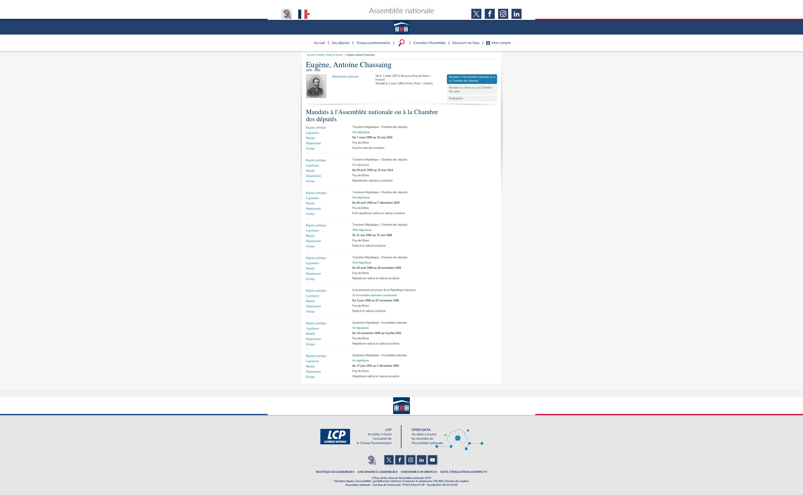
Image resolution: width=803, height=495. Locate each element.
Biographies (456, 98)
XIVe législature (361, 262)
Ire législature (360, 328)
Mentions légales (344, 481)
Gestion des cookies (457, 481)
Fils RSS (438, 481)
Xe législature (360, 164)
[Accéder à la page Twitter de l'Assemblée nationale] (476, 14)
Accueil (310, 55)
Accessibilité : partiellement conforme (378, 481)
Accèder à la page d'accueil (318, 40)
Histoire (321, 55)
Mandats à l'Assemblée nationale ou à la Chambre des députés (472, 79)
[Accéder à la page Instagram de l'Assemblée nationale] (503, 14)
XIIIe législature (361, 230)
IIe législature (360, 360)
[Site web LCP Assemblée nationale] (359, 436)
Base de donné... (335, 55)
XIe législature (361, 197)
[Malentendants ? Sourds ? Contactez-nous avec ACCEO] (286, 14)
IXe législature (361, 132)
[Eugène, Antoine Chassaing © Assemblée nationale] (316, 86)
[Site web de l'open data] (444, 436)
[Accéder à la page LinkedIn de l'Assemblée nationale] (516, 14)
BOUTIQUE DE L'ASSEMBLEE (334, 472)
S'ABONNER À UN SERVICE (418, 472)
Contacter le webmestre (417, 481)
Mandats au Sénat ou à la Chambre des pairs (470, 89)
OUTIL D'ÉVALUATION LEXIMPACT (462, 472)
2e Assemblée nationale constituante (374, 295)
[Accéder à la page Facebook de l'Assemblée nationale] (490, 14)
